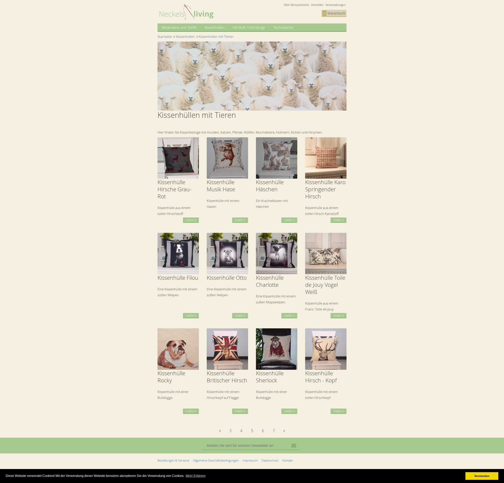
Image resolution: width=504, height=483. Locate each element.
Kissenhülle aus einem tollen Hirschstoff (176, 200)
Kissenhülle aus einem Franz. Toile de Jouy (325, 296)
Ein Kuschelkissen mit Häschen (274, 200)
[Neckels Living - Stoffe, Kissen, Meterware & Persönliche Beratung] (186, 18)
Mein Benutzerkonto (296, 5)
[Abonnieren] (293, 446)
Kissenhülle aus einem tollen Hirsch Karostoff (325, 200)
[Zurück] (220, 430)
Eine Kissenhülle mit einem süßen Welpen (178, 296)
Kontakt (287, 460)
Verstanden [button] (481, 475)
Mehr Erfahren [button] (196, 475)
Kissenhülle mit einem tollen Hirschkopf (323, 391)
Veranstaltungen (335, 5)
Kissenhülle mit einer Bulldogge (176, 391)
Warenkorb (334, 13)
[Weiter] (284, 430)
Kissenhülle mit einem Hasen (225, 200)
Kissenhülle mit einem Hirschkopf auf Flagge (227, 391)
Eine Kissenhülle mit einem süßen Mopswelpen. (276, 296)
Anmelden (317, 5)
